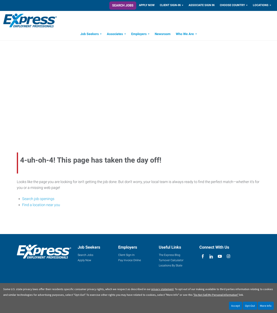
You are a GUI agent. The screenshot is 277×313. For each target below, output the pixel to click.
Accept (235, 306)
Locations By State (170, 265)
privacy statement (162, 289)
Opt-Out (250, 306)
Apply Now (147, 5)
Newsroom (163, 34)
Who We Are (185, 34)
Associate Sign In (202, 5)
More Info (266, 306)
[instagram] (228, 256)
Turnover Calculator (171, 260)
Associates (115, 34)
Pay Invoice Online (129, 260)
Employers (139, 34)
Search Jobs (122, 5)
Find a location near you (41, 205)
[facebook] (202, 256)
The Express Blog (169, 255)
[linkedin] (211, 256)
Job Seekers (89, 34)
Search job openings (38, 199)
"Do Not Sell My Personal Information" (215, 295)
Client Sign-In (170, 5)
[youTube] (220, 256)
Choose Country (232, 5)
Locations (260, 5)
